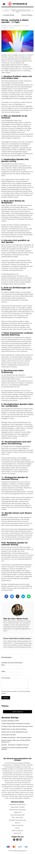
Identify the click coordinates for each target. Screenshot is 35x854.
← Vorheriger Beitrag (7, 15)
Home (6, 9)
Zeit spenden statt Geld (8, 735)
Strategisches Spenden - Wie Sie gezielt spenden (16, 737)
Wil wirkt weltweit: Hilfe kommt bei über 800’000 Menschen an (15, 741)
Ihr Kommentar (5, 677)
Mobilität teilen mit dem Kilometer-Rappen (14, 729)
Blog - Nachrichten (17, 817)
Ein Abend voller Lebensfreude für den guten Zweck (17, 726)
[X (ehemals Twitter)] (17, 841)
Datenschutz (17, 833)
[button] (6, 596)
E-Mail (3, 671)
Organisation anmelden (17, 807)
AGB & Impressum (17, 830)
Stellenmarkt (17, 812)
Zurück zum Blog (17, 711)
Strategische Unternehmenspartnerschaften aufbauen (14, 748)
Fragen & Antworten (17, 825)
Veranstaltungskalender (17, 815)
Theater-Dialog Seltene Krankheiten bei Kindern (15, 723)
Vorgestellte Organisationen (17, 804)
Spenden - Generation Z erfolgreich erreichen (15, 745)
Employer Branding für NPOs (10, 721)
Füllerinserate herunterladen (17, 810)
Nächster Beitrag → (28, 15)
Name (3, 664)
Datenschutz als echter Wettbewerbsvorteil (14, 732)
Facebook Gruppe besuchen (17, 820)
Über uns (17, 823)
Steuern (17, 828)
